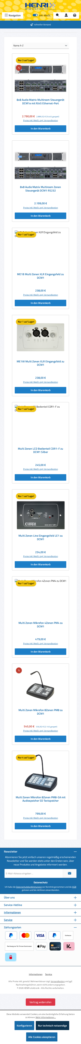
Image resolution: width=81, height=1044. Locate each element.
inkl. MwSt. (41, 15)
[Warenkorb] (74, 15)
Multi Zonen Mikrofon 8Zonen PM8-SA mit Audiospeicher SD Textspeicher (40, 799)
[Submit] (69, 873)
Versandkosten (58, 981)
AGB (74, 886)
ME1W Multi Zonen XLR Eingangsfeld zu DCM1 (40, 363)
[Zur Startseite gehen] (40, 6)
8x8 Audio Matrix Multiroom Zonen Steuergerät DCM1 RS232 (40, 188)
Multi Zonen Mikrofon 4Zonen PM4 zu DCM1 (40, 624)
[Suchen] (57, 15)
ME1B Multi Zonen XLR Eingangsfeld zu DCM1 (40, 276)
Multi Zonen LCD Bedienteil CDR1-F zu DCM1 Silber (40, 450)
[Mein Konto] (66, 15)
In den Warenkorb (41, 128)
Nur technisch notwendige (52, 1026)
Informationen (12, 912)
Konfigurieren (24, 1026)
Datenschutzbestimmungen (29, 886)
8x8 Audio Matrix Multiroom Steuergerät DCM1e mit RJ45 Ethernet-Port (40, 101)
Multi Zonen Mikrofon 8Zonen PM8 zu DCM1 (40, 712)
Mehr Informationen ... (46, 1017)
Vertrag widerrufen (40, 1002)
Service (8, 920)
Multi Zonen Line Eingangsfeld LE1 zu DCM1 (40, 537)
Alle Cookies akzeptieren (41, 1037)
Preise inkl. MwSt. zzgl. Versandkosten (40, 120)
